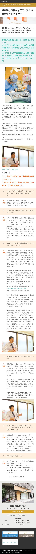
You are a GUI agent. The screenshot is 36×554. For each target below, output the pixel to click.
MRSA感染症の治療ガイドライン (17, 288)
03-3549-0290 (18, 512)
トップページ (5, 4)
